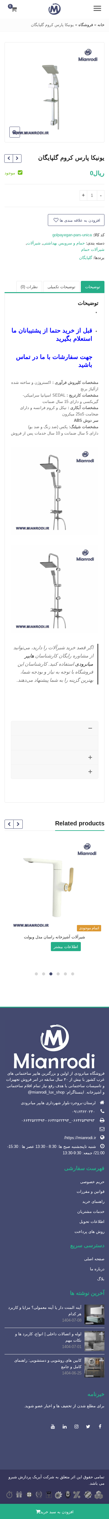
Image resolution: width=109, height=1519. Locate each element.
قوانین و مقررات (90, 1191)
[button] (10, 136)
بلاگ (100, 1279)
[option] (54, 92)
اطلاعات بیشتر (66, 946)
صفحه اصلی (94, 1259)
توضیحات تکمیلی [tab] (61, 287)
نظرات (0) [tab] (29, 287)
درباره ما (97, 1269)
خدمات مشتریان (90, 1211)
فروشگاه (85, 24)
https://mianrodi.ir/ (80, 1137)
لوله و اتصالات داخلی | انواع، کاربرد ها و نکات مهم (48, 1337)
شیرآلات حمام (92, 249)
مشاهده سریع (51, 937)
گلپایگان (85, 257)
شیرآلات (34, 243)
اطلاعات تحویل (91, 1221)
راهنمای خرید (93, 1201)
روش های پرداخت (89, 1231)
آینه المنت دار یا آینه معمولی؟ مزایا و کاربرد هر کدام (44, 1310)
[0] (14, 9)
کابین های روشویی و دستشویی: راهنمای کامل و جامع (47, 1363)
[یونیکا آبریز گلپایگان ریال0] (9, 158)
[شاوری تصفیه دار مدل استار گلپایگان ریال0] (17, 158)
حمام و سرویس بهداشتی (64, 243)
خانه (100, 24)
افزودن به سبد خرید (57, 1512)
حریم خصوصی (92, 1181)
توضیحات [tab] (92, 287)
